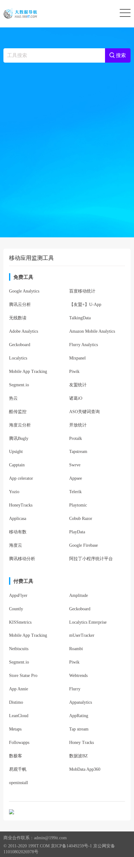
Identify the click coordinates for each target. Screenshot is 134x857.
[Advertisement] (67, 148)
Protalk (75, 438)
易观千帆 (17, 769)
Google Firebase (83, 545)
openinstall (18, 782)
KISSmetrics (20, 622)
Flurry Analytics (83, 344)
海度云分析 (20, 425)
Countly (16, 609)
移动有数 (17, 532)
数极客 (15, 756)
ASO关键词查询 (84, 411)
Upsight (16, 451)
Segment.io (19, 385)
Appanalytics (80, 702)
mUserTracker (81, 635)
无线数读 (17, 318)
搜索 (120, 55)
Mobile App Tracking (28, 371)
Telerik (75, 491)
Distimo (16, 702)
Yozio (14, 491)
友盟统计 (78, 385)
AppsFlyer (18, 595)
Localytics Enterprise (88, 622)
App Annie (18, 689)
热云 (13, 398)
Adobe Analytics (23, 331)
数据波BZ (78, 756)
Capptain (17, 465)
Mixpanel (77, 358)
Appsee (75, 478)
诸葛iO (75, 398)
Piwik (74, 371)
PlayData (77, 532)
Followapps (19, 742)
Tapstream (78, 451)
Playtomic (78, 505)
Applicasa (17, 518)
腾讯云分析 (20, 304)
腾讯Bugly (18, 438)
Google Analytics (24, 291)
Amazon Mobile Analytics (92, 331)
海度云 (15, 545)
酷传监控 (17, 411)
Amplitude (78, 595)
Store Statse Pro (23, 675)
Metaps (15, 729)
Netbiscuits (18, 648)
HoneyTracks (20, 505)
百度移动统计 (82, 291)
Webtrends (78, 675)
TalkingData (80, 318)
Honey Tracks (81, 742)
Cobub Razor (80, 518)
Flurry (74, 689)
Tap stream (79, 729)
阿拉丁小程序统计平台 (91, 558)
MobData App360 (84, 769)
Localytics (18, 358)
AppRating (78, 715)
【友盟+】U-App (85, 304)
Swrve (74, 465)
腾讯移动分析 (22, 558)
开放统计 (78, 425)
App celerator (21, 478)
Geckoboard (19, 344)
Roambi (76, 648)
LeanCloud (18, 715)
